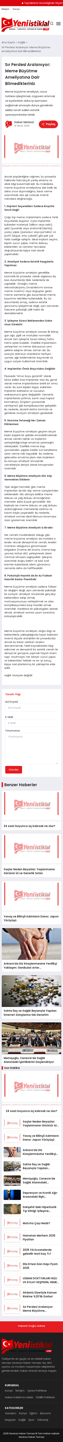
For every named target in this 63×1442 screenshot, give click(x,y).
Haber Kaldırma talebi (19, 1397)
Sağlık (22, 1420)
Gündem (10, 1413)
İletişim (5, 9)
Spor (31, 1420)
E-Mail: (9, 717)
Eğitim (33, 1413)
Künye (16, 9)
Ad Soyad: (11, 701)
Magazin (10, 1420)
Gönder (14, 769)
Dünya (23, 1413)
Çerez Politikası (37, 1390)
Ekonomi (45, 1413)
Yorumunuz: (12, 730)
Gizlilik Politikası (45, 1397)
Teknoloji (42, 1420)
